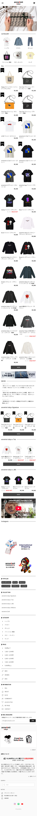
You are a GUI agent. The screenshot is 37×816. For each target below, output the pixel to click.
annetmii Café (6, 611)
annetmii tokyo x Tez (8, 599)
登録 (33, 720)
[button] (2, 18)
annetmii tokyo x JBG (8, 603)
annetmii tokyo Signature (9, 596)
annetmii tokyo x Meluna (9, 607)
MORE (18, 434)
